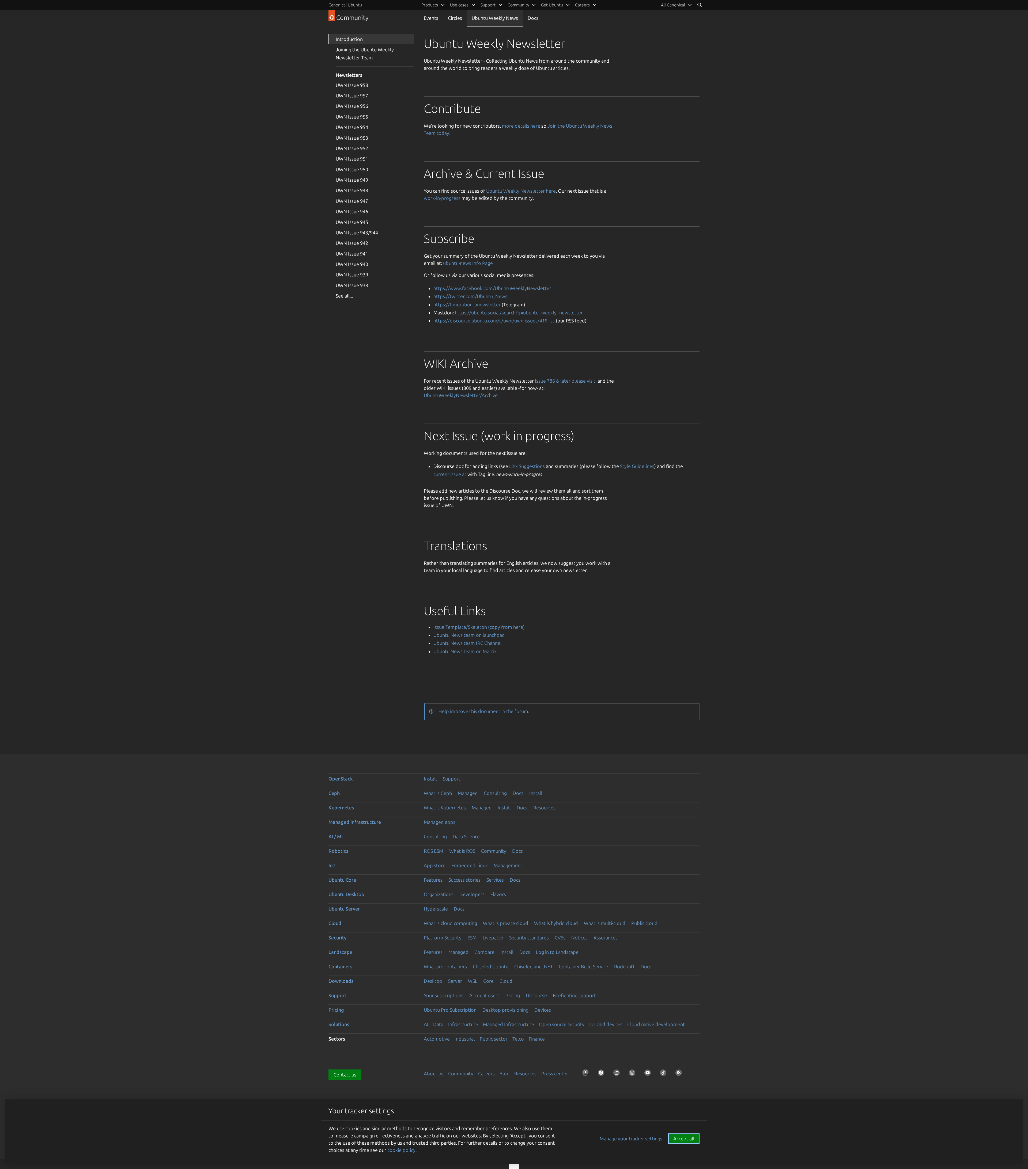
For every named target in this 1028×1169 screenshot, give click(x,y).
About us (433, 1073)
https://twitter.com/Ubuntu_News (470, 296)
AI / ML (336, 836)
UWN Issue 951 (352, 158)
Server (455, 981)
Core (488, 981)
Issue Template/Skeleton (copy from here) (479, 627)
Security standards (529, 937)
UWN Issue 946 (352, 211)
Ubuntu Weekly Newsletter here (521, 190)
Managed (468, 793)
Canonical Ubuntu (345, 4)
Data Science (466, 836)
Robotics (338, 851)
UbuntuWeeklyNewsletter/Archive (461, 395)
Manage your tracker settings (631, 1138)
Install (430, 778)
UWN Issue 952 (352, 148)
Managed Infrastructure (508, 1024)
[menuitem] (677, 5)
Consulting (495, 793)
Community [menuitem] (518, 4)
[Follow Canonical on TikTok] (665, 1074)
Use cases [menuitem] (459, 4)
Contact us (345, 1074)
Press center (554, 1073)
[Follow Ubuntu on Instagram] (633, 1074)
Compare (484, 952)
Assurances (606, 937)
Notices (579, 937)
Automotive (437, 1038)
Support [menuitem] (488, 4)
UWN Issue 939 (352, 274)
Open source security (561, 1024)
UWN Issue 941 (352, 253)
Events (431, 18)
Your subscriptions (443, 995)
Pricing (512, 995)
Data (438, 1024)
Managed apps (439, 822)
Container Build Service (583, 966)
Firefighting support (574, 995)
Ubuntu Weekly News (495, 18)
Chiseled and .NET (533, 966)
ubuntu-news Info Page (468, 263)
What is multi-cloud (604, 923)
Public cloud (644, 923)
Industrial (465, 1038)
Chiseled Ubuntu (490, 966)
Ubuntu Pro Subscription (450, 1009)
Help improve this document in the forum (483, 711)
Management (508, 865)
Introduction (349, 39)
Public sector (494, 1038)
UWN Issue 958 (352, 85)
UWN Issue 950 (352, 169)
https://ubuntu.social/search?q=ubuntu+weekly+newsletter (519, 312)
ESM (472, 937)
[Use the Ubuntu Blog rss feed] (680, 1074)
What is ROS (462, 851)
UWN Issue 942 (352, 243)
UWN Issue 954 (352, 127)
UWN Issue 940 (352, 264)
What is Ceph (438, 793)
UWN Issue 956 (352, 106)
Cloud (334, 923)
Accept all (683, 1138)
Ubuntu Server (344, 908)
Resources (544, 807)
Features (433, 879)
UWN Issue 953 (352, 137)
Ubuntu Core (342, 879)
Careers (486, 1073)
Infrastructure (463, 1024)
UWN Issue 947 (352, 201)
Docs (533, 18)
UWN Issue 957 (352, 95)
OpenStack (340, 778)
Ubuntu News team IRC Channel (467, 643)
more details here (521, 125)
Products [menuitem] (429, 4)
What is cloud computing (450, 923)
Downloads (340, 981)
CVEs (560, 937)
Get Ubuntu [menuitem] (552, 4)
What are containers (445, 966)
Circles (455, 18)
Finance (537, 1038)
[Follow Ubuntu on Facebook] (602, 1074)
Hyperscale (436, 908)
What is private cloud (505, 923)
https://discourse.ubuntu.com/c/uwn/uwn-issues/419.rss (494, 320)
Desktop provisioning (505, 1009)
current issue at (449, 474)
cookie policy (401, 1150)
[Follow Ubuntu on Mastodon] (587, 1074)
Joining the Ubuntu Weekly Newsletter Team (365, 53)
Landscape (340, 952)
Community (493, 851)
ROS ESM (433, 851)
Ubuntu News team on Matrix (465, 651)
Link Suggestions (527, 466)
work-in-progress (442, 198)
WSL (472, 981)
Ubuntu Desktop (346, 894)
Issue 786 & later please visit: (565, 380)
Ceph (334, 793)
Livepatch (493, 937)
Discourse (536, 995)
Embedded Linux (469, 865)
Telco (518, 1038)
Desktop (433, 981)
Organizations (438, 894)
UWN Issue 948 (352, 190)
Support (451, 778)
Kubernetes (341, 807)
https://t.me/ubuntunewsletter (467, 304)
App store (434, 865)
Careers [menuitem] (582, 4)
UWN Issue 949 (352, 179)
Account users (484, 995)
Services (495, 879)
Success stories (464, 879)
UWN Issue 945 (352, 222)
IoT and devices (605, 1024)
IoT (331, 865)
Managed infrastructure (354, 822)
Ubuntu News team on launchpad (469, 635)
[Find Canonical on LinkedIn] (618, 1074)
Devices (542, 1009)
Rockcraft (624, 966)
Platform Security (443, 937)
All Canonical (673, 4)
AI (426, 1024)
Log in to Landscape (557, 952)
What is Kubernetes (445, 807)
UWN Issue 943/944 (357, 232)
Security (337, 937)
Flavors (498, 894)
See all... (344, 295)
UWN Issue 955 (352, 116)
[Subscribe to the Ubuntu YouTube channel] (649, 1074)
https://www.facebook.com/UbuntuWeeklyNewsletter (492, 288)
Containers (340, 966)
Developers (472, 894)
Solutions (338, 1024)
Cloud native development (656, 1024)
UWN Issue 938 (352, 285)
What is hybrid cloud (556, 923)
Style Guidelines (637, 466)
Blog (504, 1073)
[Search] (699, 5)
